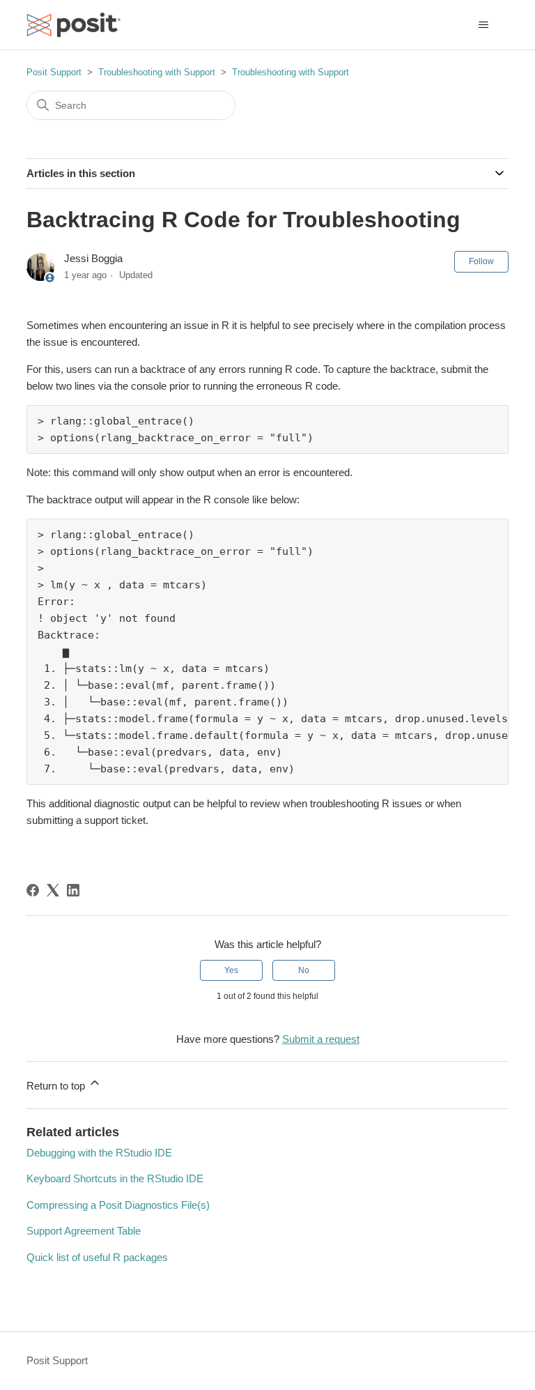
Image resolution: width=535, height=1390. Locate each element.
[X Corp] (53, 890)
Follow (481, 261)
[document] (267, 429)
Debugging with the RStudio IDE (99, 1153)
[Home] (73, 25)
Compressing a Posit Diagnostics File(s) (118, 1205)
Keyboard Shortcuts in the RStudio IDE (114, 1178)
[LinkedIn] (73, 890)
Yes (231, 970)
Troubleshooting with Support (156, 72)
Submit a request (320, 1039)
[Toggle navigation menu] (484, 25)
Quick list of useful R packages (97, 1257)
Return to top (57, 1086)
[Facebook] (32, 890)
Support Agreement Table (83, 1231)
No (303, 970)
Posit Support (54, 72)
